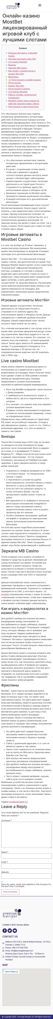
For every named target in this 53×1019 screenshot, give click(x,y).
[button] (40, 5)
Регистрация (14, 83)
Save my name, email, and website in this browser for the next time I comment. (26, 885)
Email (4, 862)
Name (4, 852)
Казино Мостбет (16, 86)
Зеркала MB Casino (17, 68)
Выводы (12, 65)
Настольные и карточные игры (23, 106)
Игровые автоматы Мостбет (22, 59)
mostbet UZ (22, 802)
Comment (6, 821)
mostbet (5, 594)
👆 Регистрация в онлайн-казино (24, 80)
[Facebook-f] (4, 930)
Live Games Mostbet (17, 91)
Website (5, 872)
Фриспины (13, 77)
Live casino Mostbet (17, 62)
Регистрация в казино (19, 88)
